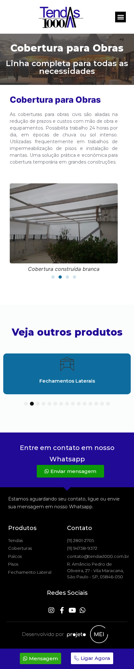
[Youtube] (72, 610)
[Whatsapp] (82, 610)
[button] (120, 17)
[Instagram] (51, 610)
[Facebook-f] (62, 610)
